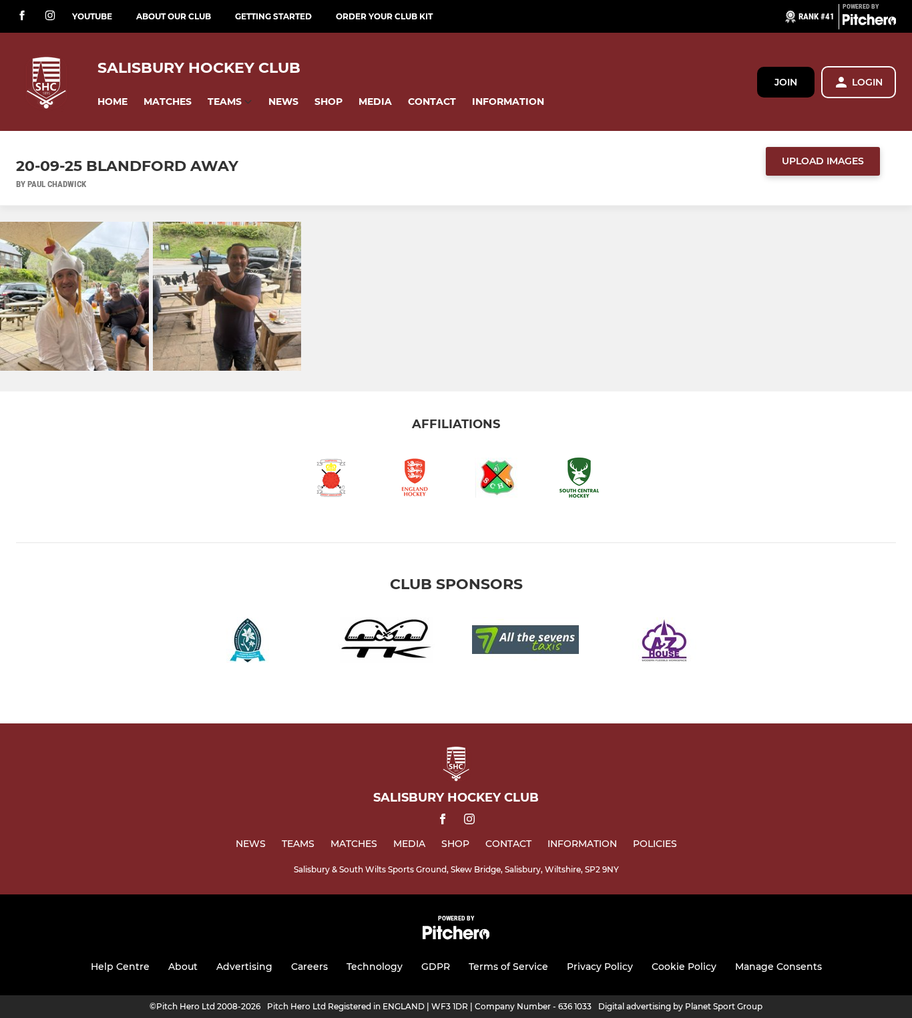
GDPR (435, 967)
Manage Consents (778, 967)
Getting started (273, 16)
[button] (112, 102)
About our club (173, 16)
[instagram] (50, 16)
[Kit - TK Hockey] (386, 642)
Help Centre (120, 967)
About (183, 967)
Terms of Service (508, 967)
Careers (309, 967)
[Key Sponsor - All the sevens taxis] (525, 642)
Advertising (244, 967)
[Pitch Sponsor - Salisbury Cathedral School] (247, 642)
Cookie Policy (684, 967)
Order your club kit (384, 16)
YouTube (92, 16)
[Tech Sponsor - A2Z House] (664, 642)
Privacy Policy (600, 967)
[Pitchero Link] (869, 22)
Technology (375, 967)
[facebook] (22, 16)
